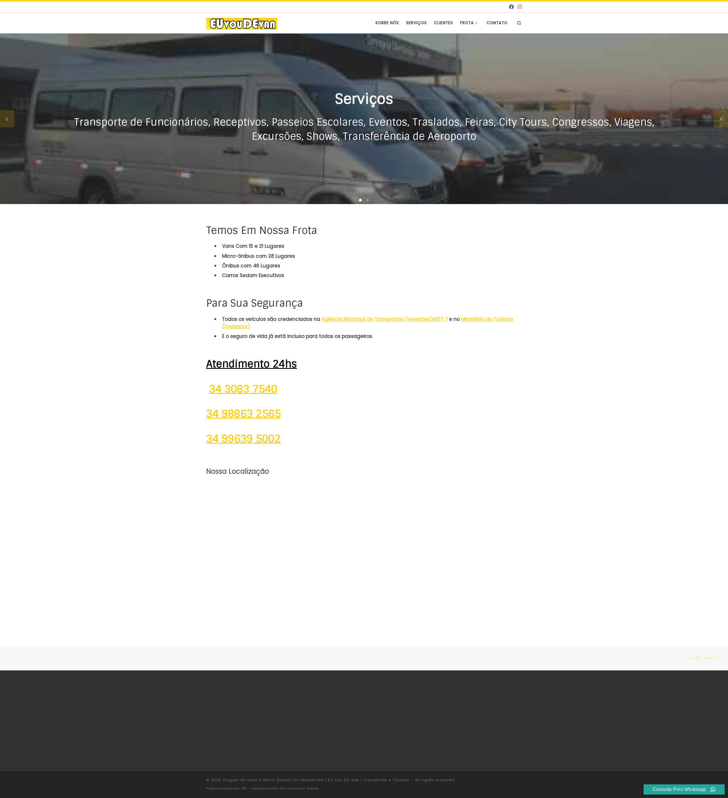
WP (244, 788)
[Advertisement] (467, 719)
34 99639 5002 (243, 438)
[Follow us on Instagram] (520, 7)
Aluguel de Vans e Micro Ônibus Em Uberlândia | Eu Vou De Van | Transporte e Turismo (316, 780)
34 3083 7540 (243, 389)
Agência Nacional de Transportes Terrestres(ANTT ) (385, 319)
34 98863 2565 (243, 413)
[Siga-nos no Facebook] (511, 7)
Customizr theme (302, 788)
